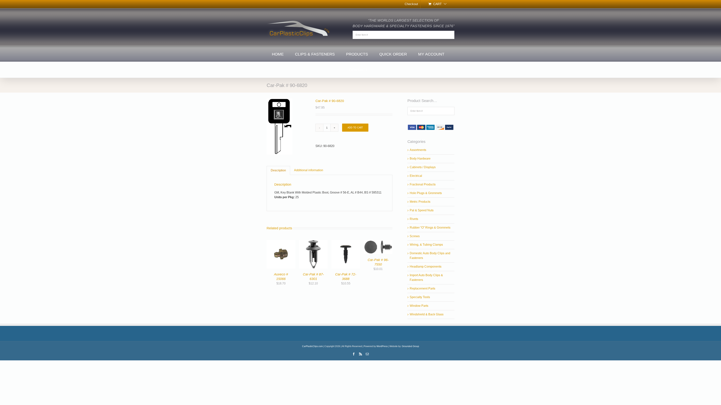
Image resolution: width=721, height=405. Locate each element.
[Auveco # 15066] (281, 242)
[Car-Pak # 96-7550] (378, 242)
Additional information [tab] (308, 170)
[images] (288, 126)
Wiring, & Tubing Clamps (426, 244)
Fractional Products (423, 184)
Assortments (418, 150)
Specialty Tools (420, 297)
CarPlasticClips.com (312, 346)
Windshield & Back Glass (426, 314)
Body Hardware (420, 158)
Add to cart (355, 127)
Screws (415, 236)
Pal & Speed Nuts (422, 210)
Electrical (416, 175)
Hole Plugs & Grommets (426, 193)
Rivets (414, 218)
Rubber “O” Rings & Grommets (430, 227)
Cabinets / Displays (423, 167)
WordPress (382, 346)
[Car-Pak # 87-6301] (313, 242)
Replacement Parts (422, 288)
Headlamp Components (425, 266)
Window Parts (419, 305)
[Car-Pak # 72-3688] (345, 242)
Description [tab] (278, 170)
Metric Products (420, 201)
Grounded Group (410, 346)
